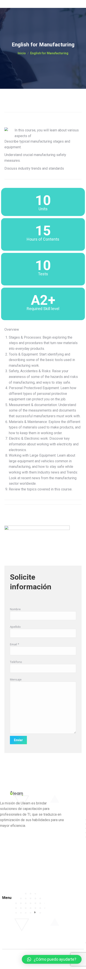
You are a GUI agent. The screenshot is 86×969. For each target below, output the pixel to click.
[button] (52, 959)
